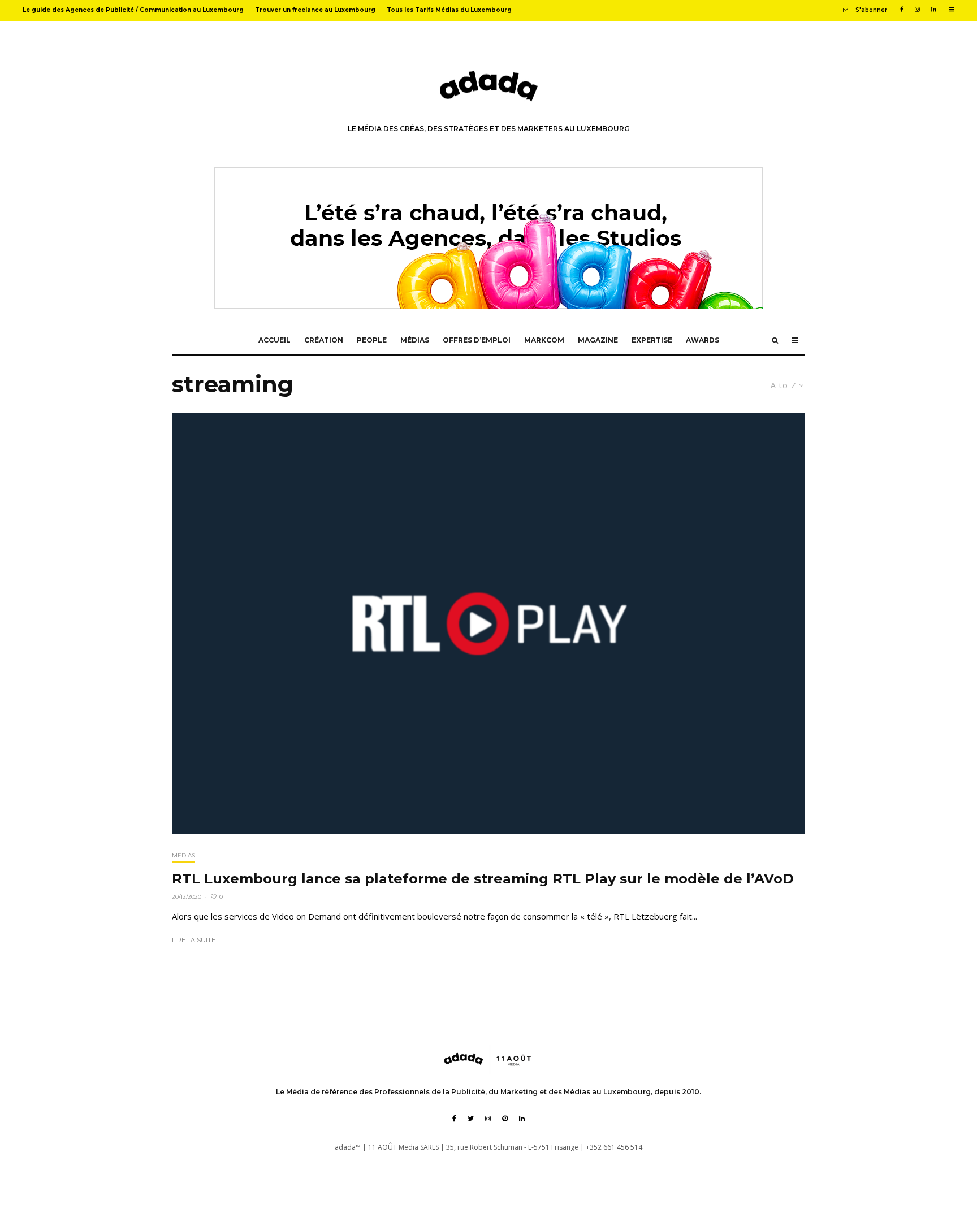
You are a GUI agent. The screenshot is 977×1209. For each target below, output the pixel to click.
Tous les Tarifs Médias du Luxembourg (449, 10)
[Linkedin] (934, 9)
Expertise (652, 340)
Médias (414, 340)
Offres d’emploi (477, 340)
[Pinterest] (504, 1118)
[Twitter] (470, 1118)
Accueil (274, 340)
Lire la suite (193, 940)
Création (323, 340)
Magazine (598, 340)
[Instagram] (917, 9)
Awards (702, 340)
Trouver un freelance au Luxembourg (315, 10)
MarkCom (544, 340)
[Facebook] (901, 9)
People (372, 340)
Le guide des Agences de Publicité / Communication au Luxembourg (133, 10)
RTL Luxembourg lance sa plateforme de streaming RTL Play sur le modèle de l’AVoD (483, 879)
